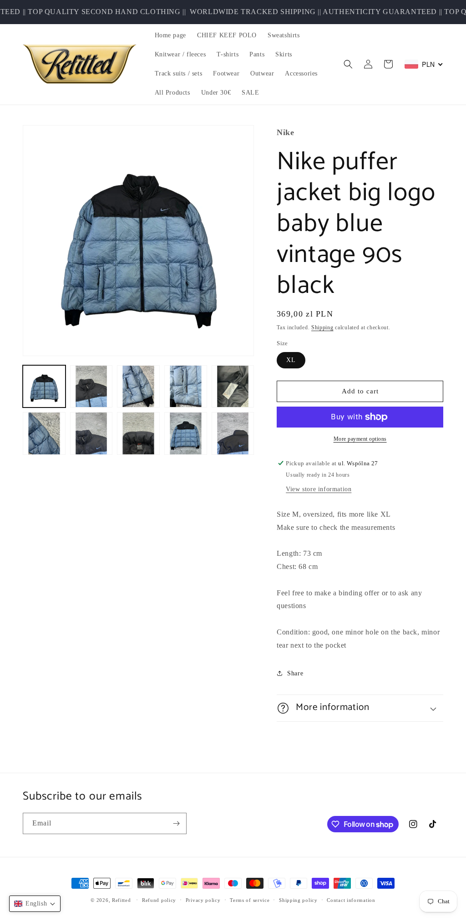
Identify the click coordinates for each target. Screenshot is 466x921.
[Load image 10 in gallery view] (233, 433)
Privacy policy (203, 900)
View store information (318, 489)
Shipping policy (298, 900)
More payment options (360, 439)
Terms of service (249, 900)
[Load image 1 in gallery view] (44, 386)
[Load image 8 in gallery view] (138, 433)
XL (291, 360)
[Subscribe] (176, 823)
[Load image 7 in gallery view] (91, 433)
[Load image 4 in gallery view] (185, 386)
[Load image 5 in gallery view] (233, 386)
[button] (348, 64)
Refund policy (159, 900)
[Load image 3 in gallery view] (138, 386)
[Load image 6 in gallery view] (44, 433)
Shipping (322, 327)
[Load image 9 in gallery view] (185, 433)
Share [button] (295, 673)
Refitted (121, 900)
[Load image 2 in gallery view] (91, 386)
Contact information (351, 900)
